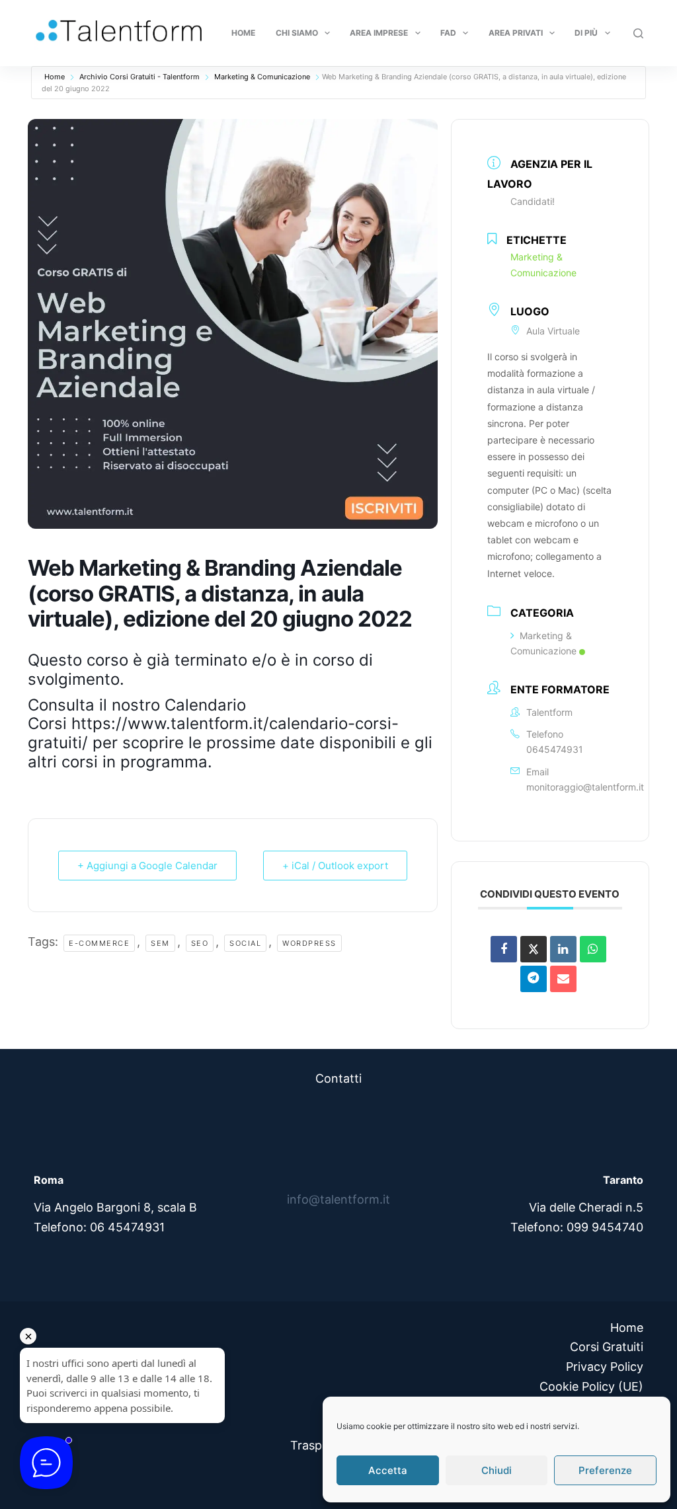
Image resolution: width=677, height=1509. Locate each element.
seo (200, 943)
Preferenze (605, 1470)
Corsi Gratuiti (606, 1347)
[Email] (563, 979)
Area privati (516, 33)
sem (160, 943)
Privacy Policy (604, 1367)
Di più (586, 33)
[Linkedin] (563, 949)
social (245, 943)
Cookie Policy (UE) (591, 1386)
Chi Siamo (297, 33)
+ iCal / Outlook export (335, 865)
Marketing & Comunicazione (262, 76)
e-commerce (99, 943)
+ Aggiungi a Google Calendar (147, 865)
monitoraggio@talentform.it (585, 787)
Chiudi (496, 1470)
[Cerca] (638, 33)
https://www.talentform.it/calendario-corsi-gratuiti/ (213, 733)
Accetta (387, 1470)
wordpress (309, 943)
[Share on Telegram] (533, 979)
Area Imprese (379, 33)
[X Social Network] (533, 949)
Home (243, 33)
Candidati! (532, 201)
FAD (448, 33)
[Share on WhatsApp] (593, 949)
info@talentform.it (338, 1199)
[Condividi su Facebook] (504, 949)
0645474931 (554, 749)
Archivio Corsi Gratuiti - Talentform (139, 76)
